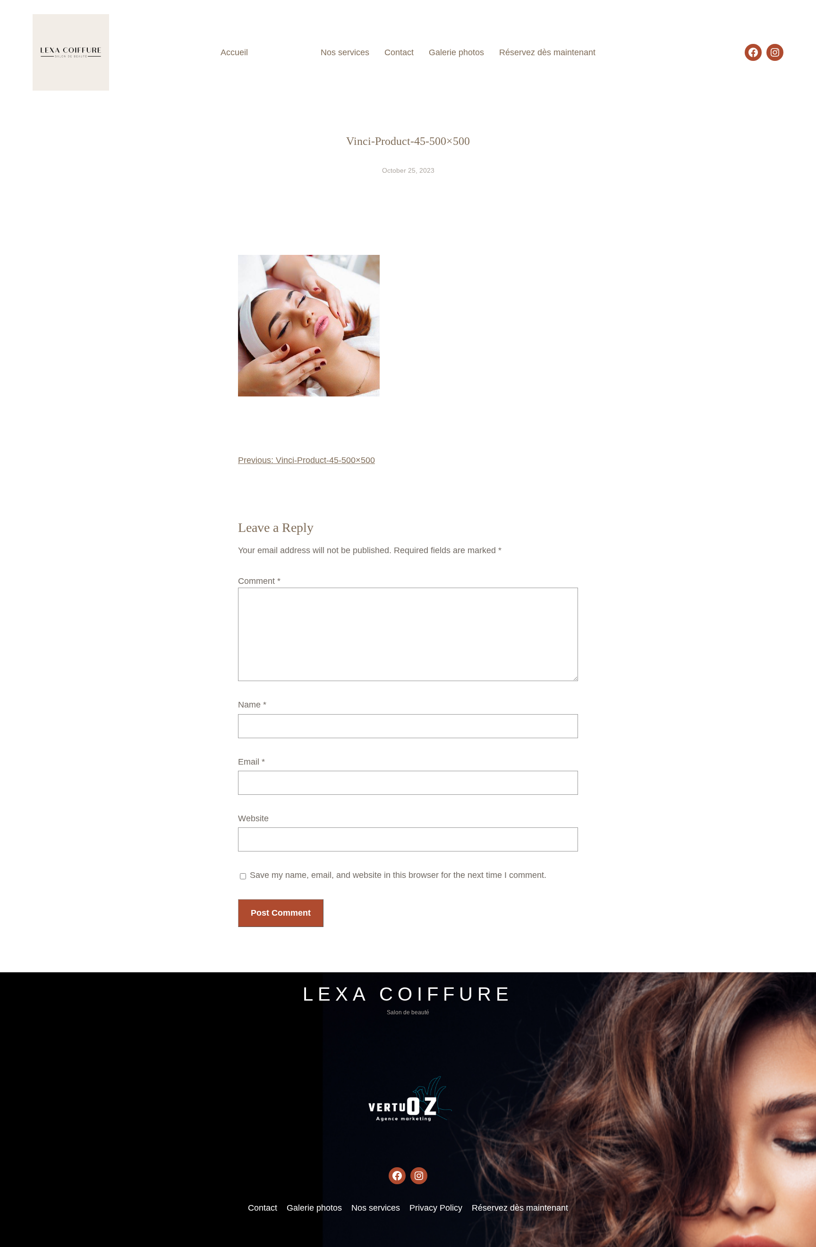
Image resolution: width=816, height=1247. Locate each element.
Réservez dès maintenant (520, 1208)
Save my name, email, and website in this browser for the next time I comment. (398, 875)
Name (252, 704)
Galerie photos (314, 1208)
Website (253, 818)
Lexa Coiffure (408, 994)
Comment (259, 581)
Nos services (375, 1208)
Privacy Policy (435, 1208)
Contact (262, 1208)
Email (251, 762)
